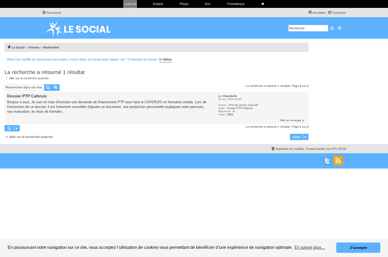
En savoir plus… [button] (310, 247)
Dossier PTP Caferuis (240, 108)
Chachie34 (230, 96)
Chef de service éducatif (243, 104)
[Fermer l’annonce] (304, 58)
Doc (208, 4)
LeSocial (130, 4)
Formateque (236, 4)
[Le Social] (82, 27)
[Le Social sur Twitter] (263, 4)
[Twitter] (327, 160)
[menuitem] (337, 12)
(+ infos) (165, 59)
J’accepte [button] (358, 247)
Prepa (184, 4)
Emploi (158, 4)
